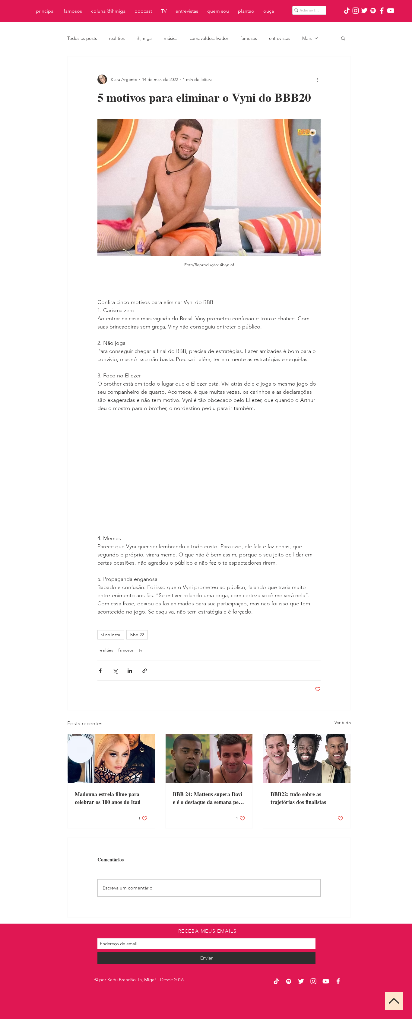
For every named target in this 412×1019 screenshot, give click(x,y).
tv (140, 650)
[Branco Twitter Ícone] (364, 10)
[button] (343, 38)
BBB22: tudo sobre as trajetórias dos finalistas (298, 798)
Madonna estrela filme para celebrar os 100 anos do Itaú (108, 798)
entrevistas (279, 38)
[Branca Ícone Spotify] (373, 10)
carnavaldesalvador (209, 38)
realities (117, 38)
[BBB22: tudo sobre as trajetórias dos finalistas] (306, 758)
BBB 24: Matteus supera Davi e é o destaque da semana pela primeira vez (208, 798)
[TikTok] (347, 10)
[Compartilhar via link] (144, 671)
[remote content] (209, 473)
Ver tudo (342, 722)
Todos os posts (82, 38)
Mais (307, 38)
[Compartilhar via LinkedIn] (130, 671)
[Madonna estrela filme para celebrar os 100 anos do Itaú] (111, 758)
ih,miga (144, 38)
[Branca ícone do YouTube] (390, 10)
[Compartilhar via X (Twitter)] (115, 671)
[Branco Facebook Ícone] (382, 10)
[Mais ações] (317, 79)
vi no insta (110, 634)
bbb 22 (137, 634)
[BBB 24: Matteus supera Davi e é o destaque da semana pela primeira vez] (209, 758)
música (171, 38)
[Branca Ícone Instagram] (355, 10)
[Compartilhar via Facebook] (100, 671)
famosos (248, 38)
